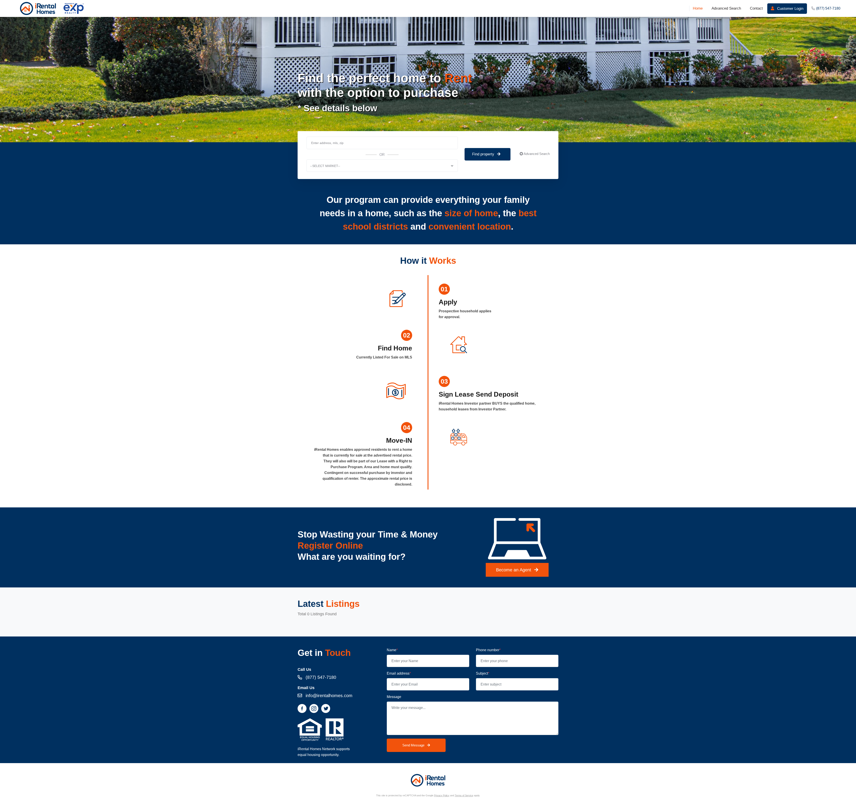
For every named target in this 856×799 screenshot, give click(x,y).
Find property (483, 154)
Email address (399, 673)
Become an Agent (514, 569)
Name (392, 650)
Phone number (488, 650)
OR (382, 155)
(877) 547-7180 (828, 8)
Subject (482, 673)
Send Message (413, 745)
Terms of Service (464, 795)
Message (394, 697)
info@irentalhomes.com (328, 695)
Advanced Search (536, 154)
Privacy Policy (441, 795)
